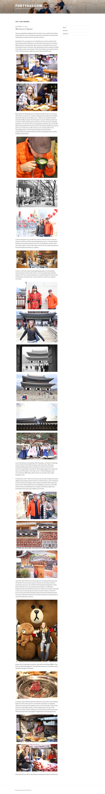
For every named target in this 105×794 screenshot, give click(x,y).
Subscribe (65, 33)
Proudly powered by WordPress (23, 790)
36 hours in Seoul (23, 29)
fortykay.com (28, 6)
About (64, 27)
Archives (65, 30)
